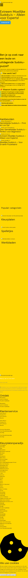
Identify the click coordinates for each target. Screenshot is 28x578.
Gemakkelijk (2, 514)
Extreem (2, 518)
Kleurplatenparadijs (11, 443)
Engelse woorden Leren (5, 498)
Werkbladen (8, 242)
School (1, 487)
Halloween (2, 476)
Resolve (2, 418)
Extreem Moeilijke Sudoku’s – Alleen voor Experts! (13, 137)
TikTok (1, 490)
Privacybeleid (3, 526)
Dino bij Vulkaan (3, 459)
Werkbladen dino (4, 465)
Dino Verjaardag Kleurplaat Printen (8, 462)
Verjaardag (2, 493)
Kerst (1, 479)
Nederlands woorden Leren (6, 501)
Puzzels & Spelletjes (4, 400)
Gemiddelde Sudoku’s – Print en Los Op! (13, 124)
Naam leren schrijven (5, 500)
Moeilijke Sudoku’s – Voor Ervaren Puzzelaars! (11, 143)
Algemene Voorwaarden (5, 523)
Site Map (2, 432)
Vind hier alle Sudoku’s (7, 103)
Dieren (1, 454)
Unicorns (2, 475)
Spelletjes (7, 231)
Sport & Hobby (3, 489)
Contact (2, 525)
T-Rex (1, 473)
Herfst (1, 482)
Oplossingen (3, 520)
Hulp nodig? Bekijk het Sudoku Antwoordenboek (14, 105)
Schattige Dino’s (4, 470)
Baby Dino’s (2, 457)
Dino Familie (2, 460)
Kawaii (1, 478)
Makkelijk (2, 503)
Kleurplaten (8, 219)
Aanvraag (2, 446)
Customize (3, 575)
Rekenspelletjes (3, 511)
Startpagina (3, 445)
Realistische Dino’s (4, 468)
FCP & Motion (3, 416)
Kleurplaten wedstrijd (5, 451)
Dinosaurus (2, 456)
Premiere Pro (3, 415)
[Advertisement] (14, 39)
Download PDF (5, 22)
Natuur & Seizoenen (4, 484)
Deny (8, 575)
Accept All (13, 575)
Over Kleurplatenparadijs (6, 431)
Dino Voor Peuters (4, 464)
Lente (1, 481)
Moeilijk (1, 506)
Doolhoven (2, 509)
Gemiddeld (2, 504)
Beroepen (2, 453)
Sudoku (2, 512)
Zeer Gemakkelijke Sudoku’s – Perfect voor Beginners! (13, 130)
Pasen (1, 486)
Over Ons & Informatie (5, 522)
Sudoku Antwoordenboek (10, 80)
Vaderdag (2, 495)
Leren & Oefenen (4, 399)
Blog (1, 448)
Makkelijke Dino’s (4, 467)
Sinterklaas (2, 492)
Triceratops (3, 471)
